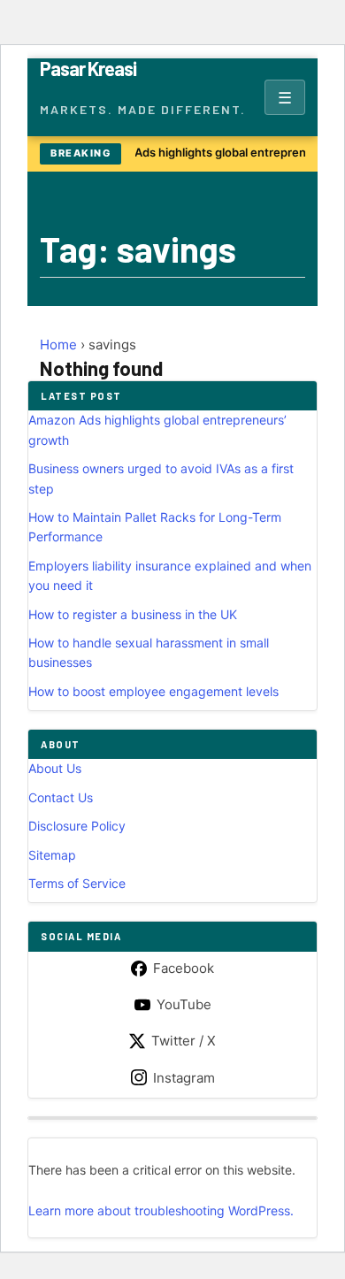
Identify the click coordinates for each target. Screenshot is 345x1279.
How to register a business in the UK (132, 614)
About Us (54, 768)
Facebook (183, 968)
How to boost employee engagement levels (153, 691)
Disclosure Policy (77, 825)
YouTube (184, 1004)
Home (58, 344)
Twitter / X (183, 1040)
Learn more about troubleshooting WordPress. (161, 1210)
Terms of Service (77, 883)
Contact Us (60, 797)
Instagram (184, 1077)
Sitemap (52, 854)
